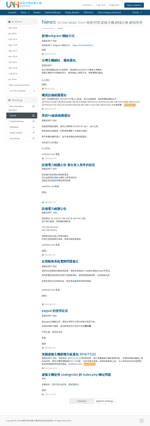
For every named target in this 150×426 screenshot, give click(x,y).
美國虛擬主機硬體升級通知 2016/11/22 (69, 354)
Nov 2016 (12, 56)
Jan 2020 (12, 33)
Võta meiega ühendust (109, 12)
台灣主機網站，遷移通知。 (60, 60)
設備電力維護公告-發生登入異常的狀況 (68, 165)
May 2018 (13, 45)
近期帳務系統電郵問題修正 (60, 261)
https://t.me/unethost (83, 45)
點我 (72, 384)
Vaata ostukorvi (134, 5)
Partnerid (88, 12)
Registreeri (114, 5)
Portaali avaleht (48, 28)
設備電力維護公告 (54, 209)
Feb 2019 (12, 39)
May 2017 (13, 50)
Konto (136, 12)
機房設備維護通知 (54, 95)
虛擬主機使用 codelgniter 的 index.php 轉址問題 (76, 374)
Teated (36, 12)
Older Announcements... (19, 85)
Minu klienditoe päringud (16, 108)
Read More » (130, 105)
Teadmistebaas (52, 12)
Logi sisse (101, 5)
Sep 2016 (12, 68)
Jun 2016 (12, 79)
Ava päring (14, 138)
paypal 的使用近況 (55, 311)
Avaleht (12, 12)
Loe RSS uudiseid (17, 90)
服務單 (55, 180)
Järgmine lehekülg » (105, 401)
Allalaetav (13, 127)
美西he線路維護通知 (56, 115)
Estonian (86, 5)
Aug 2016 (12, 73)
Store (24, 12)
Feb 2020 (12, 28)
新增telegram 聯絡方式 (58, 36)
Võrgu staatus (72, 12)
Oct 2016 (12, 62)
